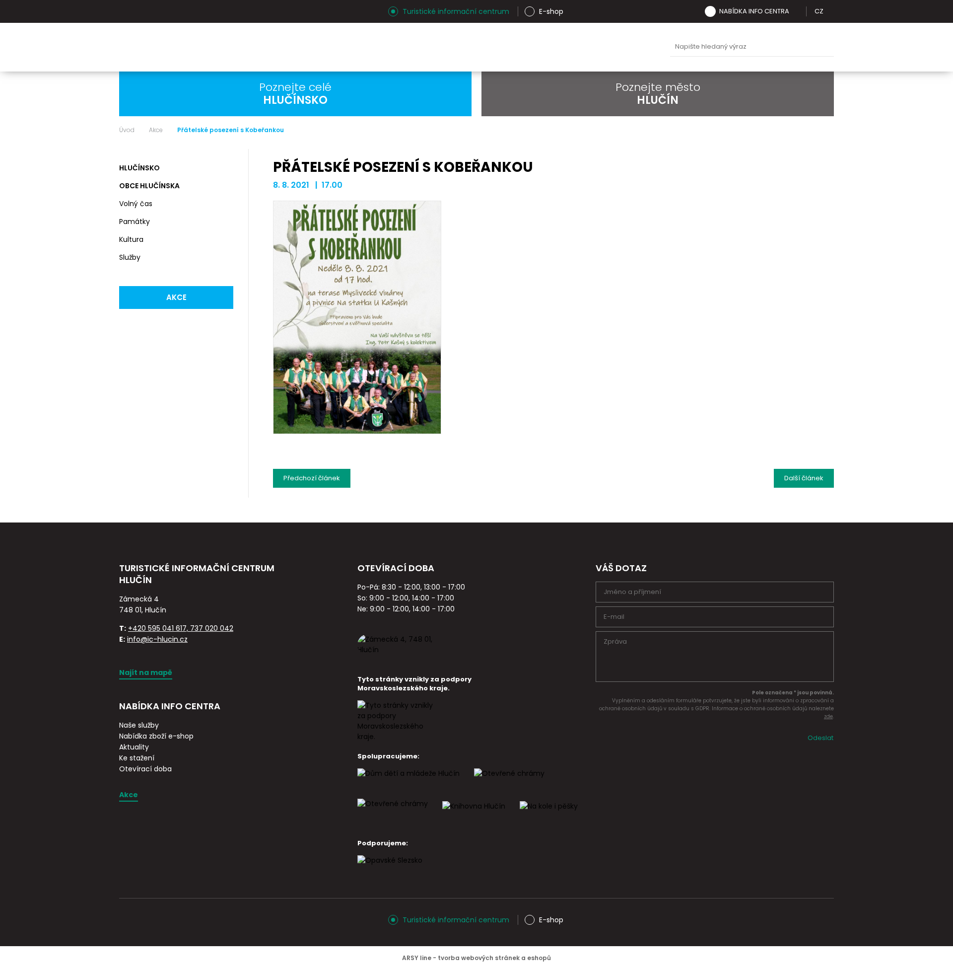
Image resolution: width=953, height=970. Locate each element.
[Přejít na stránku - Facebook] (143, 11)
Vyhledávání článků (752, 47)
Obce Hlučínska (149, 186)
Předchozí (311, 476)
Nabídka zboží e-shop (156, 736)
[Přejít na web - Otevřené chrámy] (392, 812)
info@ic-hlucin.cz (157, 639)
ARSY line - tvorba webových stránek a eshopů (476, 958)
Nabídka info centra (754, 11)
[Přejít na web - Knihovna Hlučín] (473, 815)
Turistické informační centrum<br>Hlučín (241, 47)
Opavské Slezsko (626, 47)
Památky (134, 221)
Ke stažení (136, 758)
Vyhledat (824, 47)
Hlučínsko (139, 168)
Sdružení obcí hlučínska (532, 47)
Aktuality (134, 747)
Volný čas (135, 204)
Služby (129, 257)
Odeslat (820, 738)
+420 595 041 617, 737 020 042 (180, 628)
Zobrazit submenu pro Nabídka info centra (796, 11)
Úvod (127, 130)
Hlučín (579, 47)
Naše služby (139, 725)
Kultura (131, 239)
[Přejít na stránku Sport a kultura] (509, 782)
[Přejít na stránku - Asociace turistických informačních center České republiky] (230, 591)
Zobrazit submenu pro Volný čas (224, 204)
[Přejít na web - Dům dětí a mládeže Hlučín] (408, 782)
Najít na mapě (145, 672)
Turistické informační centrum (456, 11)
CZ (819, 11)
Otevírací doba (145, 769)
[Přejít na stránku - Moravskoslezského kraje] (397, 737)
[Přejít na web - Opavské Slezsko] (389, 869)
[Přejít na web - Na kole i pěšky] (549, 815)
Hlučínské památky (439, 47)
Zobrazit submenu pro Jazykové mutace (830, 11)
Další (803, 476)
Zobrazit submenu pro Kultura (224, 240)
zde (828, 716)
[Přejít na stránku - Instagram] (126, 11)
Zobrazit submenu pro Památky (224, 222)
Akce (156, 130)
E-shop (551, 11)
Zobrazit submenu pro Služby (224, 258)
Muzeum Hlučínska (486, 47)
